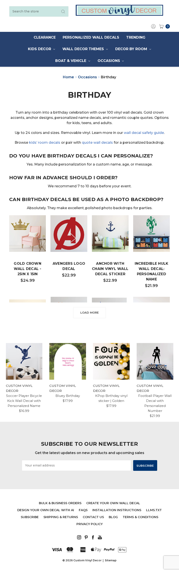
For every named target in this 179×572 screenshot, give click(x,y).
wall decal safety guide (144, 133)
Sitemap (111, 560)
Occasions (109, 61)
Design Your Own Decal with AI (45, 510)
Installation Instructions (116, 510)
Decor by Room (131, 49)
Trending (135, 37)
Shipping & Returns (60, 517)
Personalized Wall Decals (91, 37)
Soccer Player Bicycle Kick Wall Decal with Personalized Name (24, 401)
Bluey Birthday (67, 396)
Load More (89, 312)
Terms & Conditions (140, 517)
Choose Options (71, 238)
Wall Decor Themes (83, 49)
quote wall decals (97, 142)
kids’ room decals (44, 142)
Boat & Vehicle (71, 61)
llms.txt (154, 510)
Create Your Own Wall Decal (113, 503)
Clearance (45, 37)
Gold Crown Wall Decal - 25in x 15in (27, 268)
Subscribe (30, 517)
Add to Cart (27, 238)
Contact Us (93, 517)
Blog (113, 517)
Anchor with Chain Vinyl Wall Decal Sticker (110, 268)
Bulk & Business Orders (60, 503)
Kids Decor (40, 49)
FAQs (83, 510)
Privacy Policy (89, 524)
